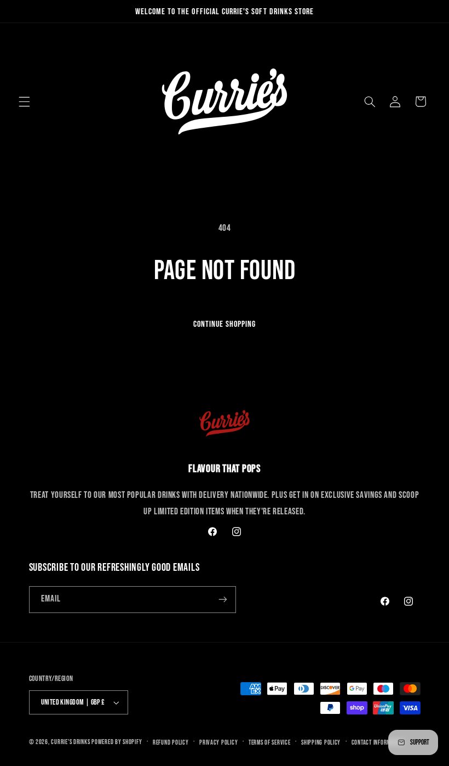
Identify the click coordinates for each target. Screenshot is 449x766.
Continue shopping (224, 324)
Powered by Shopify (116, 742)
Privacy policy (218, 742)
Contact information (378, 742)
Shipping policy (321, 742)
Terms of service (270, 742)
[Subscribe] (222, 599)
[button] (24, 101)
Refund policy (171, 742)
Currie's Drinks (70, 742)
